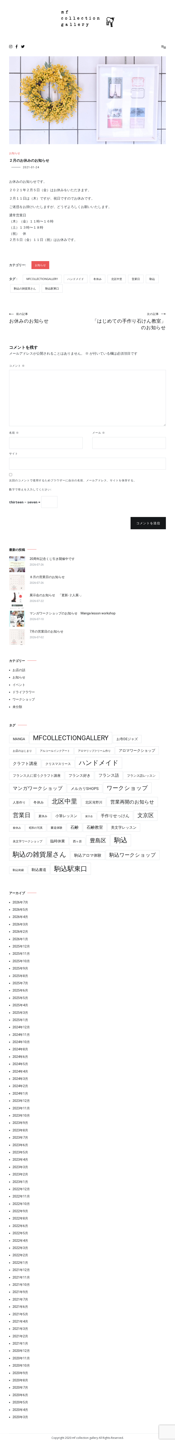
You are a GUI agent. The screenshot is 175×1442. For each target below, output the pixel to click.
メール (98, 433)
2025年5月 (20, 998)
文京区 (145, 815)
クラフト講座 (25, 763)
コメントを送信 (148, 523)
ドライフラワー (24, 692)
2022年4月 (20, 1240)
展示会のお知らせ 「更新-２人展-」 (56, 595)
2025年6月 (20, 990)
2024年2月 (20, 1086)
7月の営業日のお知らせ (46, 631)
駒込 (152, 279)
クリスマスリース (58, 764)
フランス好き (79, 775)
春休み (17, 827)
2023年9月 (20, 1123)
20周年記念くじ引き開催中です (52, 559)
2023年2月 (20, 1174)
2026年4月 (20, 917)
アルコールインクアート (55, 750)
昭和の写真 (36, 827)
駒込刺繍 (18, 870)
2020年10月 (21, 1365)
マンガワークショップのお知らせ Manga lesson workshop (73, 613)
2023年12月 (21, 1101)
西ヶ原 (77, 841)
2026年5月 (20, 909)
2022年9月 (20, 1211)
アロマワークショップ (137, 750)
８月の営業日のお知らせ (47, 577)
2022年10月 (21, 1204)
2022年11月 (21, 1196)
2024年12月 (21, 1027)
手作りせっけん (115, 816)
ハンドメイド (75, 279)
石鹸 (74, 827)
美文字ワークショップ (27, 841)
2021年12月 (21, 1270)
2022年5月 (20, 1233)
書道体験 (56, 827)
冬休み (97, 279)
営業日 (136, 279)
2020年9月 (20, 1373)
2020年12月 (21, 1351)
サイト (13, 453)
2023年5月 (20, 1152)
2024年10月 (21, 1042)
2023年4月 (20, 1159)
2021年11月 (21, 1277)
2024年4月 (20, 1071)
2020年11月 (21, 1358)
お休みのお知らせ (29, 318)
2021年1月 (20, 1343)
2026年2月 (20, 931)
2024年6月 (20, 1057)
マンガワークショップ (38, 788)
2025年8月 (20, 976)
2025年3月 (20, 1012)
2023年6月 (20, 1145)
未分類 (17, 707)
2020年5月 (20, 1402)
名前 (14, 433)
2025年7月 (20, 983)
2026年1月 (20, 939)
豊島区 (98, 840)
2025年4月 (20, 1005)
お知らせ (14, 153)
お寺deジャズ (127, 739)
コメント (17, 366)
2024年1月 (20, 1093)
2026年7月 (20, 902)
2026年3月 (20, 924)
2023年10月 (21, 1115)
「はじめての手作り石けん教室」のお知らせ (129, 321)
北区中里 (116, 279)
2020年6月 (20, 1395)
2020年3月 (20, 1417)
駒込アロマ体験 (87, 855)
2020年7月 (20, 1387)
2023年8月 (20, 1130)
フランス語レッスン (141, 775)
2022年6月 (20, 1226)
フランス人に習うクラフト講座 (37, 776)
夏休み (43, 816)
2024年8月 (20, 1049)
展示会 (89, 816)
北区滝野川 (93, 802)
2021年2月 (20, 1336)
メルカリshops (85, 789)
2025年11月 (21, 953)
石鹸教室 (95, 827)
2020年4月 (20, 1410)
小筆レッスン (66, 816)
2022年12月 (21, 1189)
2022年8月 (20, 1218)
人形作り (19, 802)
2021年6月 (20, 1306)
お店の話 (19, 670)
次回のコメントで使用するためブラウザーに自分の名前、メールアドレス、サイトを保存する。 (72, 480)
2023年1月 (20, 1182)
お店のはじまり (22, 750)
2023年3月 (20, 1167)
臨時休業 (57, 841)
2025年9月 (20, 968)
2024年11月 (21, 1034)
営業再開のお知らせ (132, 802)
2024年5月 (20, 1064)
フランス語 (108, 775)
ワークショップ (24, 699)
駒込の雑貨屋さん (25, 288)
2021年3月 (20, 1329)
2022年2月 (20, 1255)
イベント (19, 685)
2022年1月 (20, 1262)
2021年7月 (20, 1299)
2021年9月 (20, 1292)
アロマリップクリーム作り (94, 750)
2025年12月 (21, 946)
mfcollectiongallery (42, 279)
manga (19, 739)
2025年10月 (21, 961)
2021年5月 (20, 1314)
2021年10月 (21, 1284)
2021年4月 (20, 1321)
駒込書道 (39, 870)
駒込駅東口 (52, 288)
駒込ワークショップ (132, 855)
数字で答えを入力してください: (30, 489)
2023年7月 (20, 1137)
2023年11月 (21, 1108)
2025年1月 (20, 1020)
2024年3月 (20, 1079)
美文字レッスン (123, 827)
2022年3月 (20, 1248)
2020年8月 (20, 1380)
